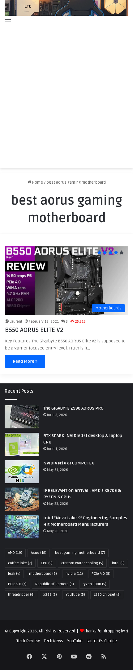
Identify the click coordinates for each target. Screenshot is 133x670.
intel (118, 563)
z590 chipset (107, 594)
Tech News (53, 641)
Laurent (16, 321)
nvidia (74, 573)
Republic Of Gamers (54, 584)
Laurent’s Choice (102, 641)
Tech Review (28, 641)
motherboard (43, 573)
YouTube (75, 594)
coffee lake (20, 563)
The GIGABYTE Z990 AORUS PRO (73, 408)
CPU (47, 563)
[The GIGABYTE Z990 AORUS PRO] (22, 416)
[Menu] (8, 22)
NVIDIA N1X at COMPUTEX (68, 463)
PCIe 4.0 (101, 573)
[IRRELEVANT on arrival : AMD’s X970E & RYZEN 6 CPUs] (22, 499)
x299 (50, 594)
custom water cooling (82, 563)
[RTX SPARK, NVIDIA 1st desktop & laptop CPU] (22, 444)
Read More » (25, 361)
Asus (38, 552)
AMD (15, 552)
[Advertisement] (66, 99)
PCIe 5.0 (17, 584)
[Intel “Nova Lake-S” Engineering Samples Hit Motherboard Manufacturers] (22, 526)
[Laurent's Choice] (66, 8)
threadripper (21, 594)
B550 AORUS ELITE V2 (34, 330)
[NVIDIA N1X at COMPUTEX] (22, 471)
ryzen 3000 (94, 584)
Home (37, 182)
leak (14, 573)
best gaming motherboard (80, 552)
